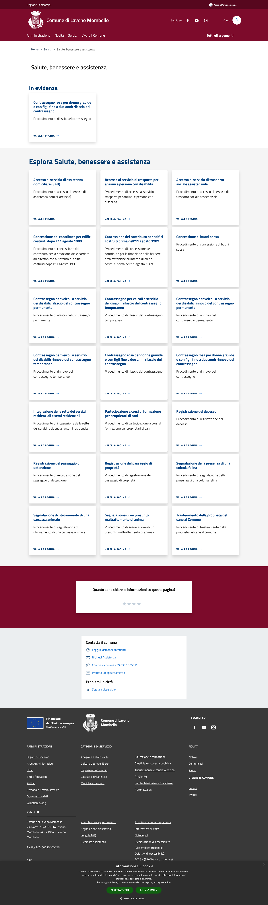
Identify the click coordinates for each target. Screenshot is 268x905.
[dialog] (134, 883)
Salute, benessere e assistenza (154, 783)
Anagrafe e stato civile (94, 757)
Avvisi (192, 770)
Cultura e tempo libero (94, 763)
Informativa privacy (147, 829)
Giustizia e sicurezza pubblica (153, 763)
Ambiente (141, 776)
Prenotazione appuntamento (98, 822)
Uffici (30, 770)
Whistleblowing (36, 803)
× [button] (264, 864)
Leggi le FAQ (88, 835)
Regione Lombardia (39, 5)
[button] (134, 898)
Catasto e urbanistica (94, 776)
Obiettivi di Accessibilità (149, 853)
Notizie (193, 757)
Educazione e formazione (150, 757)
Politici (31, 783)
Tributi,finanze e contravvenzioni (155, 770)
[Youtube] (195, 20)
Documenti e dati (37, 796)
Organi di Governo (38, 757)
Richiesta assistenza (93, 842)
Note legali (141, 835)
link (169, 882)
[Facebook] (186, 20)
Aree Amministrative (40, 763)
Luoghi (193, 788)
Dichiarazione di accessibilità (152, 842)
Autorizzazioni (143, 789)
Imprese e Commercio (94, 770)
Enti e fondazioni (37, 776)
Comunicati (196, 763)
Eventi (193, 794)
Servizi (48, 49)
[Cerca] (236, 20)
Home (34, 49)
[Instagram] (204, 20)
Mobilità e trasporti (92, 783)
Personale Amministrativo (43, 790)
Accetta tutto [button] (120, 890)
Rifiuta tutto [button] (148, 889)
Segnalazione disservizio (96, 829)
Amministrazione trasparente (153, 822)
